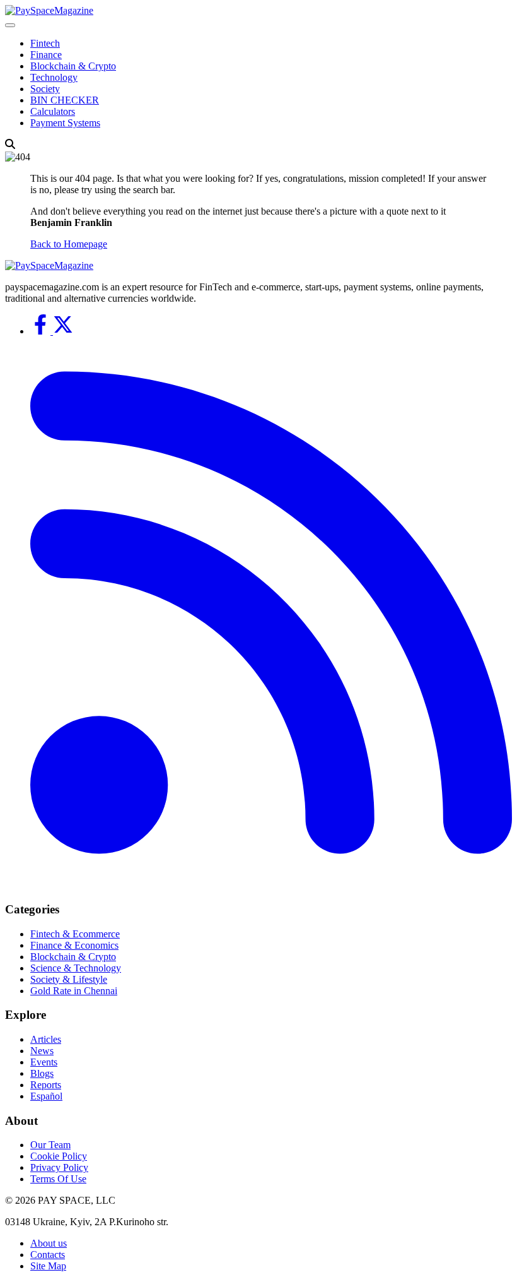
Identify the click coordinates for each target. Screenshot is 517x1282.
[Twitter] (63, 331)
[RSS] (271, 884)
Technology (54, 77)
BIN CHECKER (64, 100)
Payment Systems (65, 122)
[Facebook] (41, 331)
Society (45, 88)
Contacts (47, 1254)
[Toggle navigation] (10, 25)
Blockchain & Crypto (73, 66)
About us (48, 1243)
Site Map (48, 1266)
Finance (46, 54)
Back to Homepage (68, 244)
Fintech (45, 43)
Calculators (52, 111)
